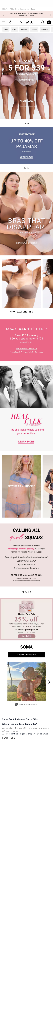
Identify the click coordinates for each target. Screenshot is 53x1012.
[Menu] (3, 22)
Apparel (44, 29)
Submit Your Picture (26, 654)
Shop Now (23, 16)
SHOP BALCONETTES (21, 312)
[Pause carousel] (50, 15)
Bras (14, 29)
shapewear (33, 734)
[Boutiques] (10, 22)
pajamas (44, 734)
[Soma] (26, 22)
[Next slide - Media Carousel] (49, 682)
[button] (48, 21)
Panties (24, 29)
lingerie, (23, 734)
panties (14, 734)
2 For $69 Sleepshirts (26, 13)
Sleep (34, 29)
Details (26, 592)
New (6, 29)
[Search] (42, 22)
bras (8, 734)
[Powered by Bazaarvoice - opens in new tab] (25, 704)
